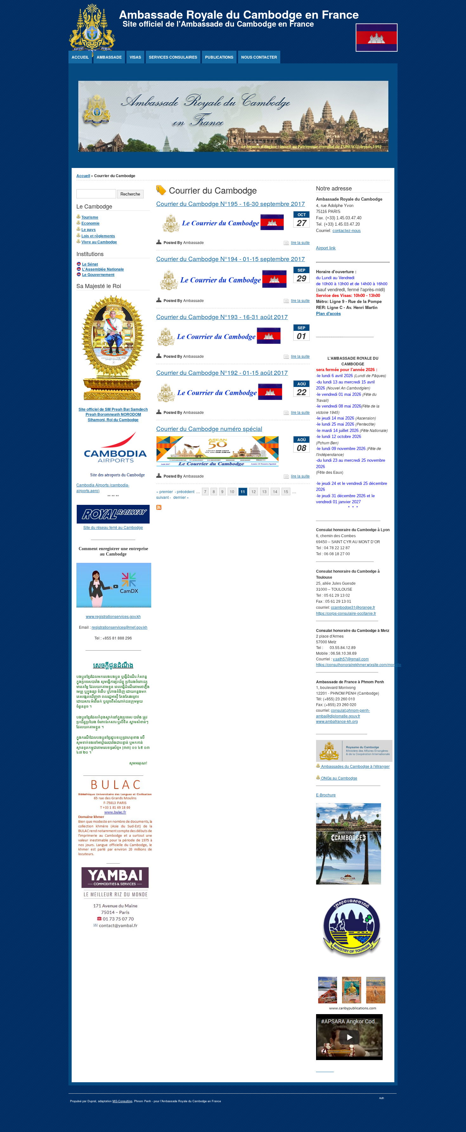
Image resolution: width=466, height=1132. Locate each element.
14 (275, 491)
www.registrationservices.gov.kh (113, 616)
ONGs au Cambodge (338, 778)
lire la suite (300, 242)
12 (253, 491)
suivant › (163, 497)
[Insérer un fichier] (116, 479)
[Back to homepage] (92, 55)
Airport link (326, 248)
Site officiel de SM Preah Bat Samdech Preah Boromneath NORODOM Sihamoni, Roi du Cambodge (113, 414)
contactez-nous (347, 230)
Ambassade (109, 57)
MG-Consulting (122, 1101)
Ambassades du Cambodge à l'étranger (355, 766)
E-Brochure (326, 794)
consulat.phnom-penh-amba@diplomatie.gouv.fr (343, 712)
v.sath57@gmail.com (351, 658)
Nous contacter (259, 57)
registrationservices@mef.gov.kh (119, 627)
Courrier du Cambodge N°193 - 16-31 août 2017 (222, 316)
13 (264, 491)
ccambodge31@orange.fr (353, 607)
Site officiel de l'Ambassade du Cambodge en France (218, 23)
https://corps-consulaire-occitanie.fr (346, 613)
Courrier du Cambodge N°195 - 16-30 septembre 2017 (230, 203)
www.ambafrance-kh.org (337, 721)
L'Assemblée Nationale (103, 269)
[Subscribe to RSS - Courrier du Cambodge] (158, 508)
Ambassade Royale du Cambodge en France (239, 14)
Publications (219, 57)
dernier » (181, 497)
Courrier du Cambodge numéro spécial (209, 428)
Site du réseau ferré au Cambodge (113, 527)
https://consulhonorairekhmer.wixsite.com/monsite (358, 664)
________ (325, 1069)
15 (286, 491)
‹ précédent (184, 491)
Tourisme (89, 217)
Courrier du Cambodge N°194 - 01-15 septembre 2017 (230, 258)
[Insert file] (223, 232)
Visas (135, 57)
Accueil (80, 57)
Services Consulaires (173, 57)
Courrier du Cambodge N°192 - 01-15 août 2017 (222, 372)
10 (232, 491)
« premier (164, 491)
